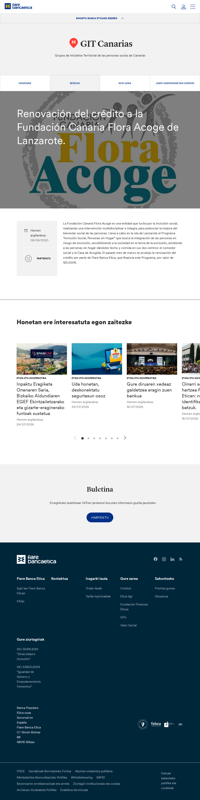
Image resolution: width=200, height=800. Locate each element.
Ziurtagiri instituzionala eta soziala (96, 784)
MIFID (100, 777)
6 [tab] (111, 437)
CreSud (125, 588)
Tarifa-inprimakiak (98, 596)
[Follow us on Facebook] (155, 559)
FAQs (20, 601)
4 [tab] (99, 437)
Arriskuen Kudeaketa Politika (36, 790)
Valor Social (128, 625)
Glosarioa (161, 596)
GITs (123, 617)
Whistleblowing (82, 777)
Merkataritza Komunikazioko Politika (42, 777)
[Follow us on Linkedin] (172, 559)
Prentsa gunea (165, 588)
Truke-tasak (94, 588)
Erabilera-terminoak (74, 790)
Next (125, 438)
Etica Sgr (126, 596)
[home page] (18, 6)
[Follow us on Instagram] (164, 559)
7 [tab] (117, 437)
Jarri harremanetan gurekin (175, 83)
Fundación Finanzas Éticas (134, 606)
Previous (74, 437)
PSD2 (21, 771)
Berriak (75, 83)
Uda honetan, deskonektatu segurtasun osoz (88, 390)
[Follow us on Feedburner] (180, 559)
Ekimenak (25, 83)
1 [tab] (81, 437)
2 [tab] (87, 437)
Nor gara (125, 83)
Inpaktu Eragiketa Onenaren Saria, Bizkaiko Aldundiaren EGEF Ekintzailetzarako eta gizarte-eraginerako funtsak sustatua (40, 398)
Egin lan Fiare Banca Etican (31, 590)
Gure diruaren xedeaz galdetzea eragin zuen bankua (149, 390)
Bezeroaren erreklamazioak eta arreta (43, 784)
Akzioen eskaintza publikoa (93, 771)
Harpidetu (100, 517)
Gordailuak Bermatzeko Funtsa (50, 771)
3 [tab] (93, 437)
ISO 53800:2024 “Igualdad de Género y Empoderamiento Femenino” (29, 676)
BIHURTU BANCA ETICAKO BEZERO (97, 18)
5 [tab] (105, 437)
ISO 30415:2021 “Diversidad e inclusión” (27, 654)
